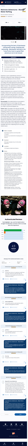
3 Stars (2, 234)
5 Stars (2, 230)
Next (20, 414)
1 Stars (2, 238)
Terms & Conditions (14, 429)
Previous (6, 414)
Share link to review (13, 279)
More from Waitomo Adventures (7, 14)
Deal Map (13, 444)
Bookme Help (8, 429)
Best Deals (4, 444)
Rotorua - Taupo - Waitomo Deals (1, 6)
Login (22, 444)
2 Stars (2, 236)
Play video (13, 42)
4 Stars (2, 232)
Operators (19, 429)
